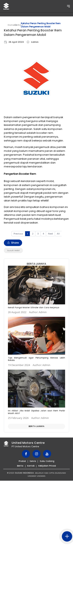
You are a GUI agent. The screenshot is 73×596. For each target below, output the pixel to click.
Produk (22, 461)
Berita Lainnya (36, 426)
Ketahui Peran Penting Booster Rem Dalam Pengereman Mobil (41, 25)
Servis (33, 461)
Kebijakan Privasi (47, 465)
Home (11, 25)
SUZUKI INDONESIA (24, 473)
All (58, 233)
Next (50, 233)
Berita (17, 25)
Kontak (30, 465)
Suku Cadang (47, 461)
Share (15, 242)
